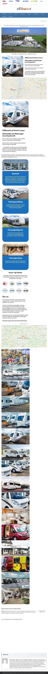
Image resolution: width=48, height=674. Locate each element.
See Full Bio (29, 667)
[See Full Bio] (31, 667)
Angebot (15, 672)
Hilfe (34, 672)
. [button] (27, 323)
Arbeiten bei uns (44, 672)
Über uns (26, 672)
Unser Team (18, 672)
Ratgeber (32, 672)
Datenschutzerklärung (38, 672)
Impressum (21, 672)
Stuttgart (26, 612)
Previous (42, 21)
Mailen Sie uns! (5, 654)
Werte (24, 672)
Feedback (29, 672)
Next (45, 21)
